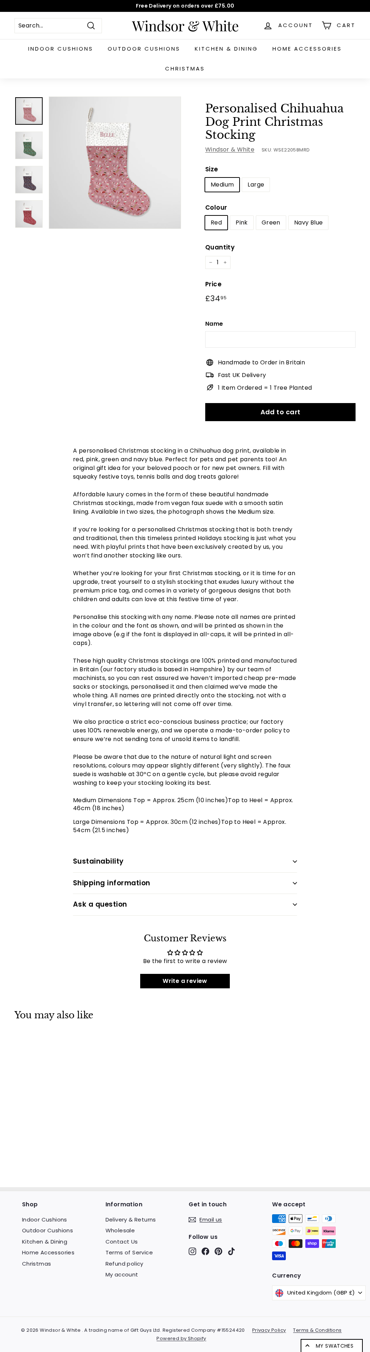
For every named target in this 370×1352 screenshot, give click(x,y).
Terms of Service (129, 1252)
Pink (242, 222)
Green (271, 222)
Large (256, 184)
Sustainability (98, 861)
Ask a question (100, 904)
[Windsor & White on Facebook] (205, 1251)
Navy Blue (308, 222)
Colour (216, 207)
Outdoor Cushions (144, 48)
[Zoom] (115, 162)
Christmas (185, 68)
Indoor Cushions (60, 48)
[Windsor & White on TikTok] (231, 1251)
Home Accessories (307, 48)
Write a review (185, 981)
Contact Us (122, 1241)
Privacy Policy (269, 1330)
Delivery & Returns (131, 1219)
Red (216, 222)
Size (211, 169)
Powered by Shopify (181, 1338)
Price (213, 284)
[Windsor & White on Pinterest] (218, 1251)
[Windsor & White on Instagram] (192, 1251)
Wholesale (120, 1230)
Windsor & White (229, 149)
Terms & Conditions (317, 1330)
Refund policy (124, 1263)
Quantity (220, 247)
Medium (222, 184)
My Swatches (334, 1345)
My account (122, 1274)
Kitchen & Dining (226, 48)
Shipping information (111, 883)
